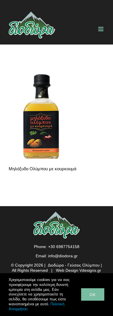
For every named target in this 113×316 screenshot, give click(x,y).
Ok (93, 294)
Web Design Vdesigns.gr (78, 270)
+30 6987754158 (63, 246)
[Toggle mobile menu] (101, 29)
